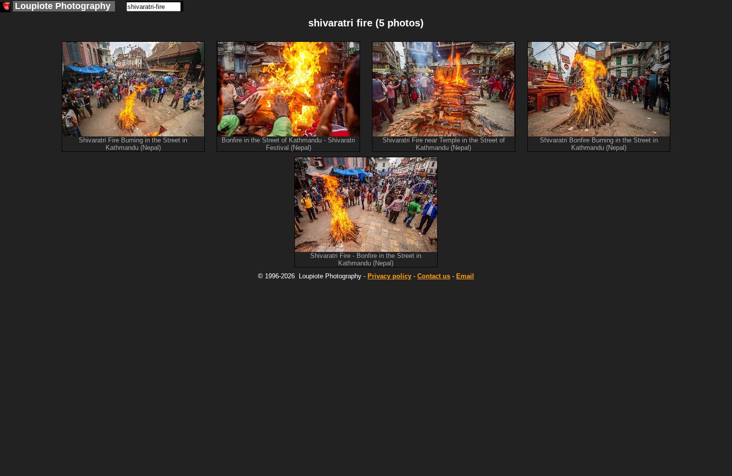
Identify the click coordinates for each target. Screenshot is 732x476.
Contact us (433, 276)
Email (465, 276)
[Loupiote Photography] (5, 7)
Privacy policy (389, 276)
